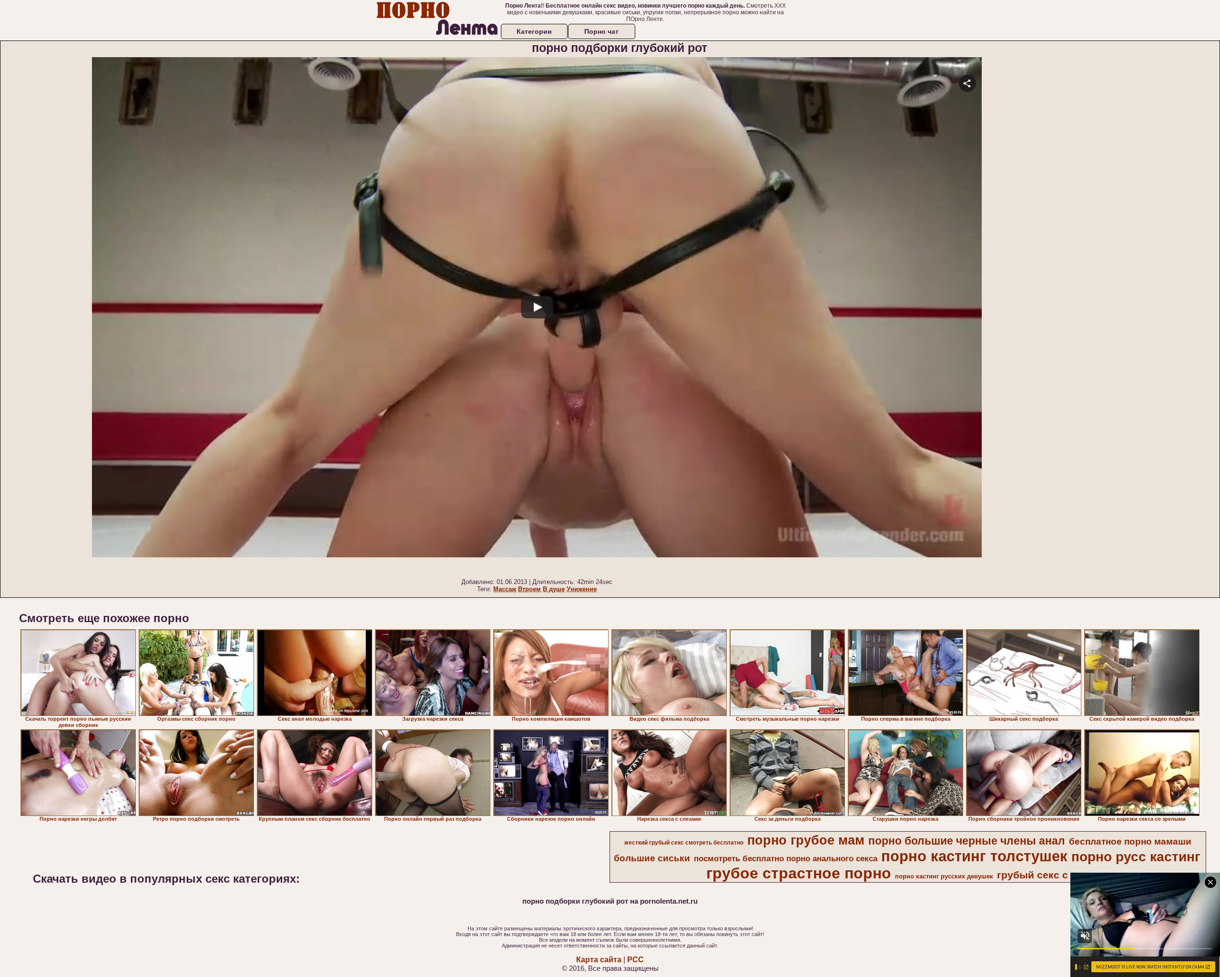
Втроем (529, 589)
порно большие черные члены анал (966, 841)
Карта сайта (598, 960)
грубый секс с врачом (1052, 875)
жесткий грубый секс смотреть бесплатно (683, 842)
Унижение (582, 589)
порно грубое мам (805, 840)
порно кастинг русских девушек (944, 876)
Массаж (504, 589)
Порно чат (601, 31)
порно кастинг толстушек (974, 856)
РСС (635, 960)
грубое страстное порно (798, 873)
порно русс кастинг (1135, 856)
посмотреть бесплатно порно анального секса (785, 858)
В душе (554, 589)
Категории (534, 31)
